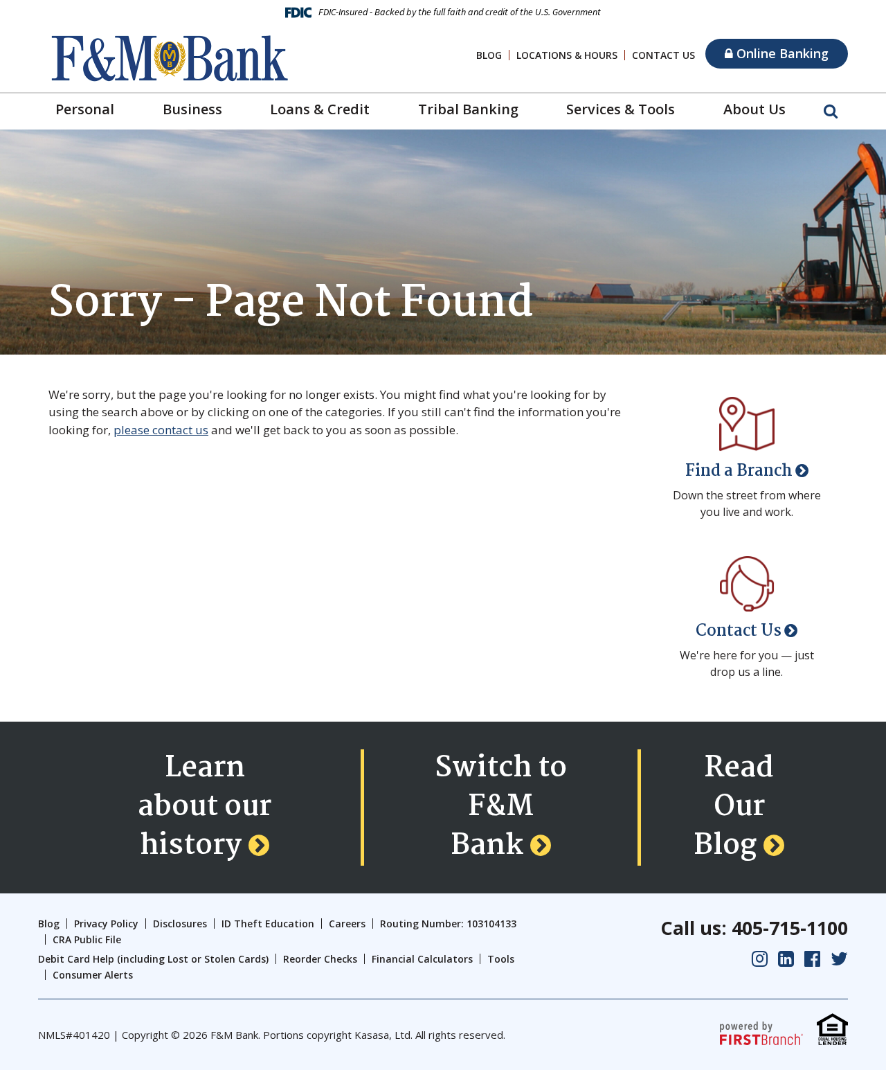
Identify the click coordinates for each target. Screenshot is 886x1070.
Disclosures (180, 923)
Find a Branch (739, 471)
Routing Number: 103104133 (448, 923)
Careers (347, 923)
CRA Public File (87, 939)
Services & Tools (620, 109)
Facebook (812, 958)
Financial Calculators (422, 958)
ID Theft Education (268, 923)
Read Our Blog (734, 807)
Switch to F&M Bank (501, 807)
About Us (754, 109)
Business (192, 109)
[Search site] (831, 110)
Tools (500, 958)
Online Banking (781, 53)
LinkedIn (786, 958)
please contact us (161, 430)
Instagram (760, 958)
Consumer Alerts (93, 974)
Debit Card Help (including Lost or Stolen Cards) (153, 958)
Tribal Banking (468, 109)
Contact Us (663, 55)
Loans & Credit (320, 109)
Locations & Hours (566, 55)
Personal (84, 109)
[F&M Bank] (169, 57)
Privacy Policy (106, 923)
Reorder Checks (320, 958)
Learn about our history (204, 807)
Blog (489, 55)
